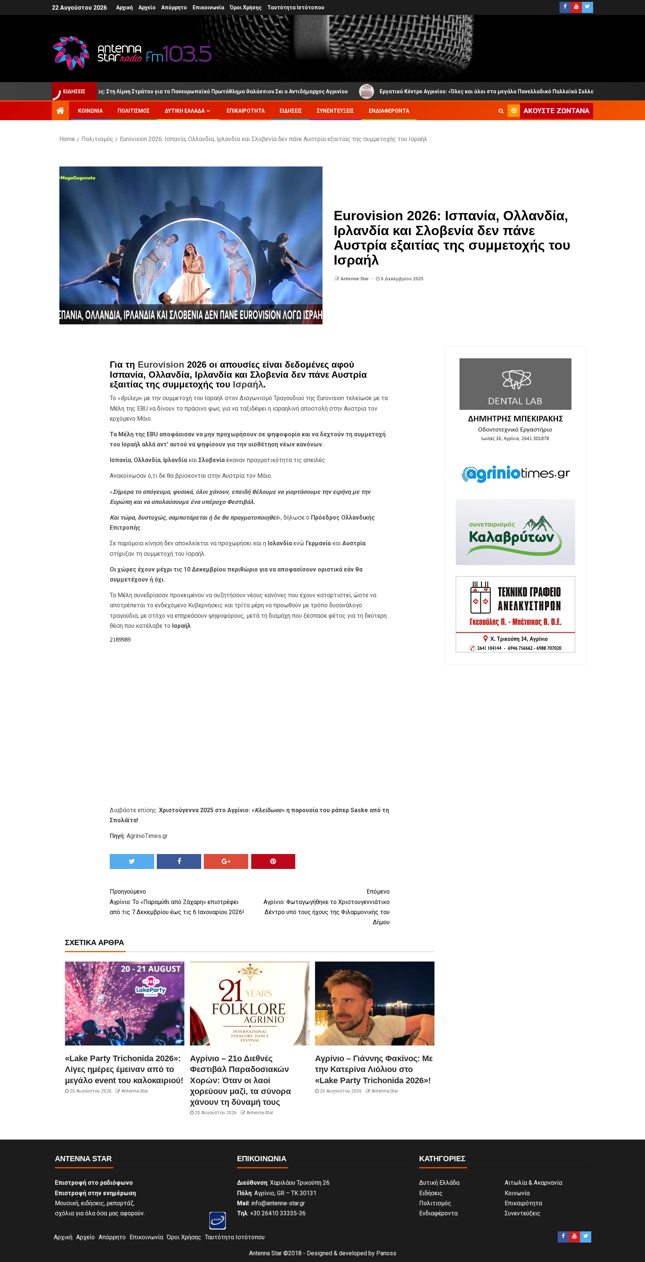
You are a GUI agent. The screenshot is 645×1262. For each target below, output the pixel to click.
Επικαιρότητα (246, 111)
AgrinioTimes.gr (147, 835)
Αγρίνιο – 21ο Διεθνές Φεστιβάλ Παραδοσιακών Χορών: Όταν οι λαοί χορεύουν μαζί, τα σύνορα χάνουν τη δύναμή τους (240, 1080)
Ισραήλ (248, 384)
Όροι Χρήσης (246, 7)
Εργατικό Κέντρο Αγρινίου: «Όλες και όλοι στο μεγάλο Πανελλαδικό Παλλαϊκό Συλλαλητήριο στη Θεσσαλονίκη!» (467, 91)
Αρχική (124, 7)
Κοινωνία (90, 111)
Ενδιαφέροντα (389, 111)
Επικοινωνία (208, 7)
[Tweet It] (132, 861)
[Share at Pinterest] (273, 861)
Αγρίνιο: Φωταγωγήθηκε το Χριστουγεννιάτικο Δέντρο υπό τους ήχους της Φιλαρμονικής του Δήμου (327, 907)
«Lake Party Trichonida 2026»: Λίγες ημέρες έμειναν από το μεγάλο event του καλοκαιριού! (124, 1069)
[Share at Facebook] (179, 861)
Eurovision (161, 364)
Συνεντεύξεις (335, 111)
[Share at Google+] (226, 861)
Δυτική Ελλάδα (185, 111)
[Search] (501, 111)
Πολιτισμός (134, 111)
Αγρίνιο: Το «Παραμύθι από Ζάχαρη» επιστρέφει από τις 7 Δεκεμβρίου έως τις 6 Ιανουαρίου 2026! (177, 901)
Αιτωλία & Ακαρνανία (533, 1182)
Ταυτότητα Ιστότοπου (295, 7)
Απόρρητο (174, 7)
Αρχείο (147, 7)
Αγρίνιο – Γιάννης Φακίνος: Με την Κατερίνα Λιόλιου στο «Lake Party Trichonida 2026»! (374, 1069)
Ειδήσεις (291, 111)
